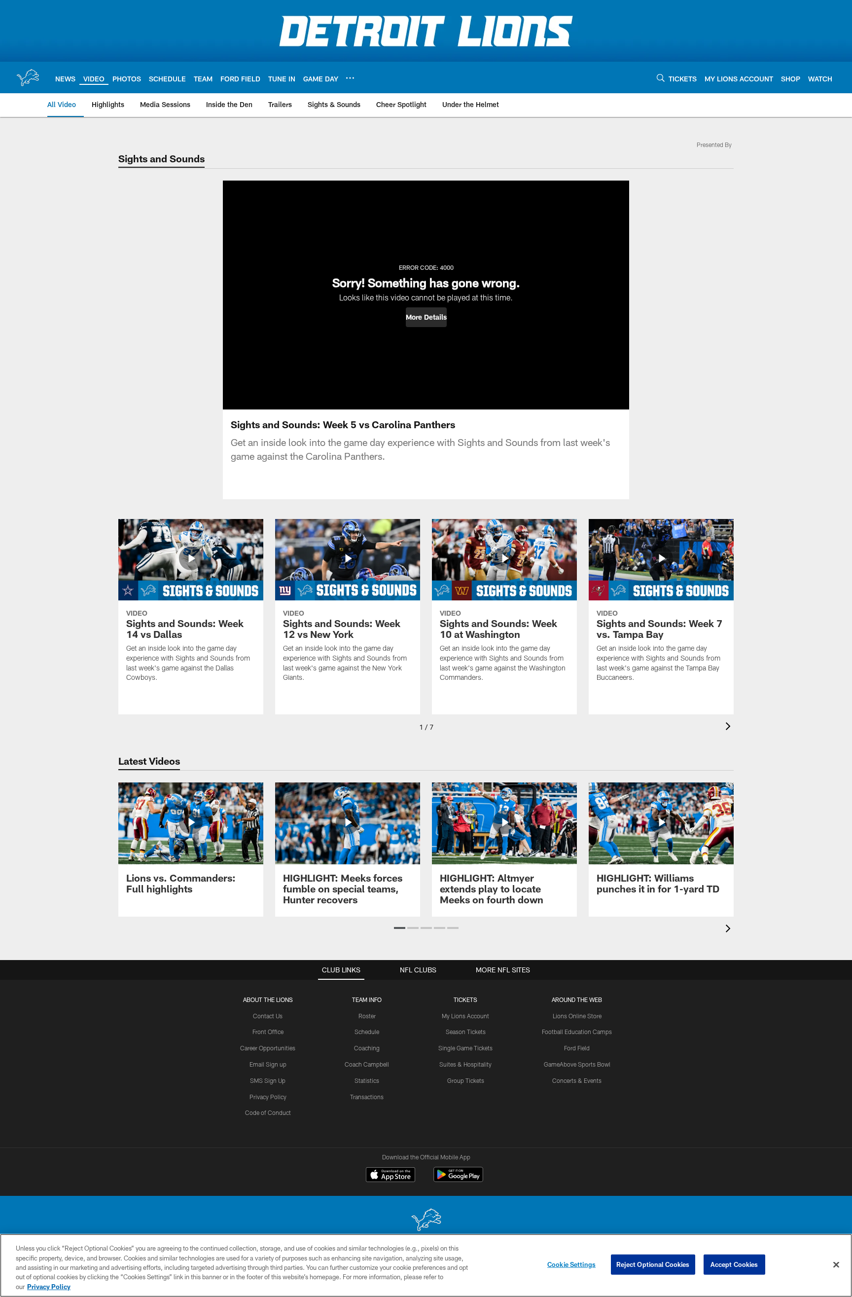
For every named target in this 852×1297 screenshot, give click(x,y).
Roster (367, 1015)
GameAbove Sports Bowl (577, 1064)
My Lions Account (465, 1015)
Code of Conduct (268, 1112)
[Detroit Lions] (426, 1221)
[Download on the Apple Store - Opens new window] (390, 1175)
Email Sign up (267, 1064)
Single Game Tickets (465, 1047)
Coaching (367, 1047)
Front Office (268, 1031)
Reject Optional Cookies (653, 1264)
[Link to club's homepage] (27, 77)
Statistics (367, 1080)
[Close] (836, 1265)
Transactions (367, 1096)
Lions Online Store (577, 1015)
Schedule (367, 1031)
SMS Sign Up (267, 1080)
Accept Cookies (734, 1264)
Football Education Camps (577, 1031)
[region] (426, 1265)
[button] (426, 317)
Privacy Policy (267, 1096)
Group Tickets (465, 1080)
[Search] (661, 77)
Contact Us (268, 1015)
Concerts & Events (577, 1080)
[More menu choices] (350, 78)
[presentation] (730, 727)
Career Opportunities (267, 1047)
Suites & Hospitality (465, 1064)
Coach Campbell (367, 1064)
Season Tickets (466, 1031)
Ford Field (577, 1047)
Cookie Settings (571, 1264)
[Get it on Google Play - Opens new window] (458, 1179)
